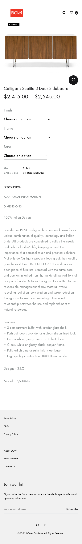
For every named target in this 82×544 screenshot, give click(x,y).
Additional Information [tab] (22, 197)
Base (7, 147)
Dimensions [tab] (13, 206)
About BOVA (10, 450)
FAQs (7, 426)
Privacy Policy (11, 434)
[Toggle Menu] (6, 13)
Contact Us (9, 466)
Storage (38, 173)
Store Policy (10, 418)
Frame (8, 128)
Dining (27, 173)
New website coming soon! (41, 3)
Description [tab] (13, 187)
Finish (8, 110)
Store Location (11, 458)
